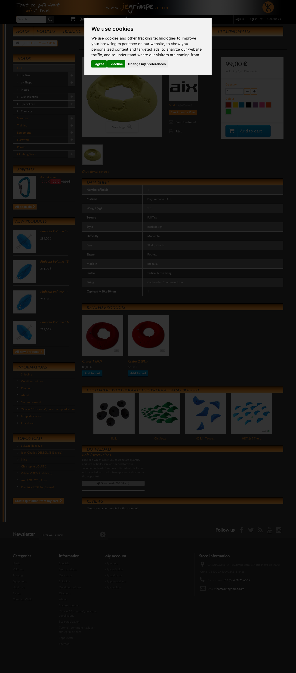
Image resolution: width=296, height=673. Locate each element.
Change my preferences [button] (147, 64)
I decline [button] (116, 64)
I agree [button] (99, 64)
